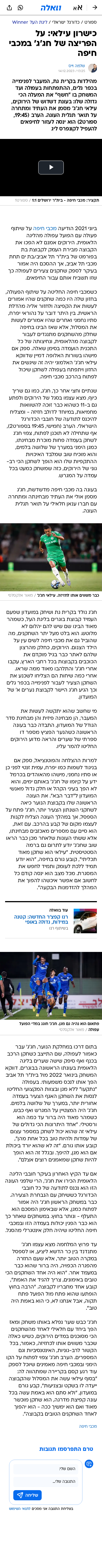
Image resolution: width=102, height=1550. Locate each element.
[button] (77, 7)
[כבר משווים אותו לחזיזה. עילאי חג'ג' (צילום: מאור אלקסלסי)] (51, 562)
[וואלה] (51, 7)
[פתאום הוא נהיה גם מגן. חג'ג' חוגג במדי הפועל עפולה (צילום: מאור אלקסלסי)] (51, 993)
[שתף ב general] (9, 8)
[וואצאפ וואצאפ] (20, 7)
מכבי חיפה (45, 229)
